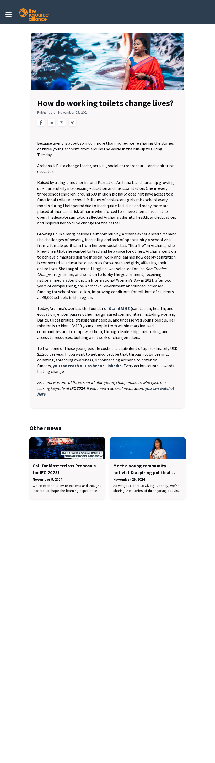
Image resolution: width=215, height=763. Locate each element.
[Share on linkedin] (51, 122)
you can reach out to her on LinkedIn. (88, 365)
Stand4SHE (119, 308)
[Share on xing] (72, 122)
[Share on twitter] (62, 122)
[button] (8, 14)
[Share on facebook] (41, 122)
